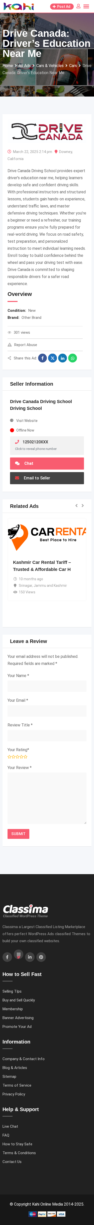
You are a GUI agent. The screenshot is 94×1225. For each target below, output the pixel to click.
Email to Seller (36, 478)
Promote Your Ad (17, 1026)
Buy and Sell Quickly (19, 1000)
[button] (76, 506)
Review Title (20, 725)
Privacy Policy (14, 1094)
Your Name (18, 675)
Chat (28, 463)
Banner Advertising (18, 1018)
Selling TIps (12, 991)
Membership (13, 1009)
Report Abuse (25, 345)
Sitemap (9, 1076)
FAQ (6, 1135)
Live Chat (10, 1126)
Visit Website (27, 421)
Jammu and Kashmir (50, 586)
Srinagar (25, 586)
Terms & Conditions (19, 1153)
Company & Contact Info (24, 1059)
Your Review (20, 767)
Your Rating (18, 749)
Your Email (18, 700)
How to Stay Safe (17, 1144)
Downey (65, 151)
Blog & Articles (15, 1067)
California (16, 159)
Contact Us (12, 1161)
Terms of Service (17, 1085)
